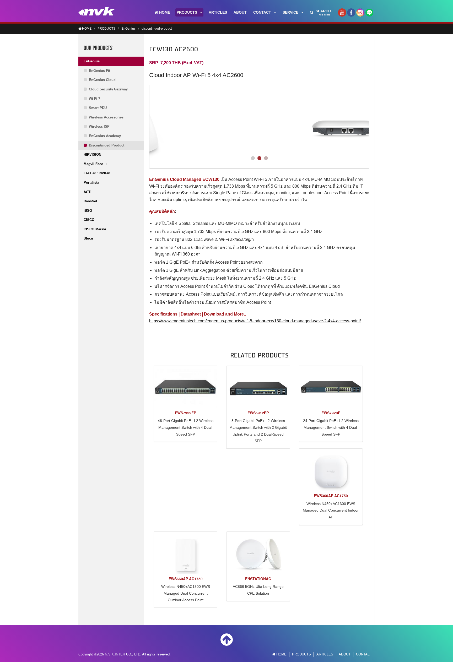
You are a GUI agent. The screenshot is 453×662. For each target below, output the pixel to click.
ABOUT (240, 12)
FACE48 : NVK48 (97, 173)
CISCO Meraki (95, 229)
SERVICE (290, 12)
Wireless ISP (99, 126)
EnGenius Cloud (102, 80)
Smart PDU (98, 108)
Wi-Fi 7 (94, 99)
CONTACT (262, 12)
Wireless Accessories (106, 117)
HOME (164, 12)
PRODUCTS (187, 12)
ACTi (87, 192)
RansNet (90, 201)
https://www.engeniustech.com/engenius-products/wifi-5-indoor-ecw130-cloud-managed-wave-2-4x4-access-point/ (255, 321)
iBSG (88, 211)
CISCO (89, 220)
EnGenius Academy (105, 136)
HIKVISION (92, 154)
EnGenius (128, 28)
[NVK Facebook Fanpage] (351, 14)
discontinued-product (157, 28)
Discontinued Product (106, 145)
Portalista (91, 183)
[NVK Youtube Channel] (342, 14)
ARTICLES (218, 12)
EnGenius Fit (99, 71)
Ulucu (88, 238)
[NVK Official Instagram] (360, 14)
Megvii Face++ (95, 164)
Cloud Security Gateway (108, 89)
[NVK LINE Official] (369, 14)
